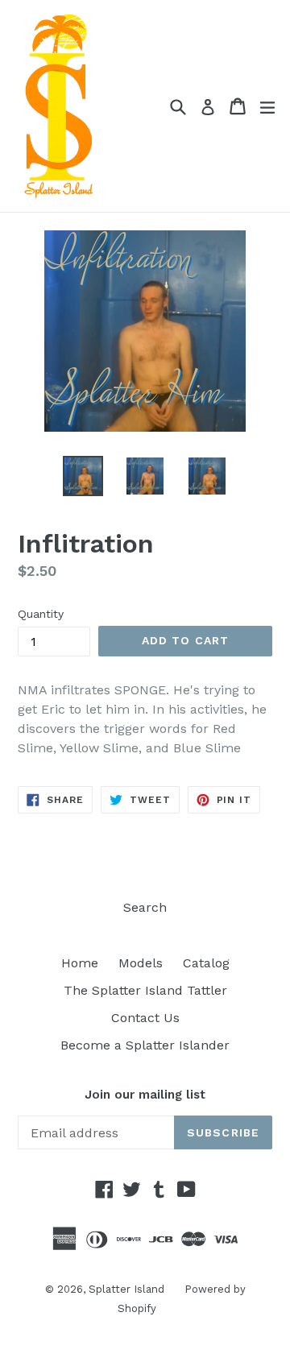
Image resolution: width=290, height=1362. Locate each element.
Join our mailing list (145, 1094)
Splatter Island (126, 1289)
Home (79, 963)
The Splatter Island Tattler (145, 990)
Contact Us (145, 1017)
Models (140, 963)
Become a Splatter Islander (145, 1045)
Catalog (206, 963)
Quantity (41, 613)
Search (145, 907)
